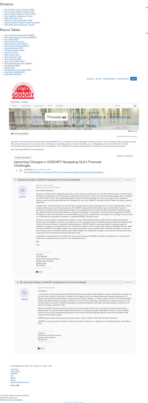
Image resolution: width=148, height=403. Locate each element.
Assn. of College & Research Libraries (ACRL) (20, 14)
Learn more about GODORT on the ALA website (27, 149)
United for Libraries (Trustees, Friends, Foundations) (22, 22)
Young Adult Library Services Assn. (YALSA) (19, 25)
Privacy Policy (15, 371)
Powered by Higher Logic (74, 402)
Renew (13, 378)
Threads (56, 117)
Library (78, 117)
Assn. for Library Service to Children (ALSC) (19, 12)
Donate (13, 380)
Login (133, 79)
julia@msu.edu (41, 263)
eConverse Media (16, 400)
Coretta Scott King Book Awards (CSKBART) (19, 35)
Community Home (27, 117)
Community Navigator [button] (21, 134)
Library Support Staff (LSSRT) (14, 61)
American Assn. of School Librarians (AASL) (19, 9)
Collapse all (129, 156)
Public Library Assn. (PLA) (13, 18)
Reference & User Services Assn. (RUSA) (18, 20)
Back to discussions (24, 157)
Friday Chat (54, 321)
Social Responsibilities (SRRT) (14, 72)
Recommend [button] (128, 180)
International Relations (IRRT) (14, 50)
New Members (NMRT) (12, 65)
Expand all (120, 156)
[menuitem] (91, 78)
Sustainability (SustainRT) (13, 74)
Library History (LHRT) (12, 55)
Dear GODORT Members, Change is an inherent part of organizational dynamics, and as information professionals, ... (64, 172)
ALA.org (98, 78)
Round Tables (15, 102)
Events (98, 117)
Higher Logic (13, 397)
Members (119, 117)
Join (12, 376)
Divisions (25, 102)
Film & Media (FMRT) (11, 39)
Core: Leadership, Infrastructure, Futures (18, 16)
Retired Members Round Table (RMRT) (17, 70)
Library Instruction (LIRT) (13, 57)
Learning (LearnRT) (11, 52)
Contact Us (90, 78)
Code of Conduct (123, 78)
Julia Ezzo (22, 196)
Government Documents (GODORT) (16, 46)
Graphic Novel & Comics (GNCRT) (16, 44)
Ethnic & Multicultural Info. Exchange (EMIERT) (20, 37)
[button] (15, 105)
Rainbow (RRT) (9, 68)
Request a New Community (20, 382)
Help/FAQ (14, 373)
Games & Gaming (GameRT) (14, 42)
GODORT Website (109, 78)
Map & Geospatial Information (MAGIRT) (18, 63)
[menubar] (108, 78)
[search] (135, 105)
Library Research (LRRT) (13, 59)
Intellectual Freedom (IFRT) (13, 48)
